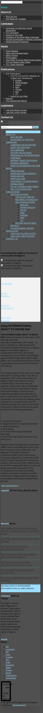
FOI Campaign (12, 33)
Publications (8, 69)
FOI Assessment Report (16, 101)
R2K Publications (19, 194)
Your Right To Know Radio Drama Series (23, 60)
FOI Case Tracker (6, 319)
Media (4, 46)
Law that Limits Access (16, 112)
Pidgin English (21, 83)
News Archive (12, 55)
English (18, 80)
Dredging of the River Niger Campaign (22, 37)
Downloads (11, 678)
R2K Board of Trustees (16, 19)
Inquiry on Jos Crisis (14, 35)
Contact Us (7, 117)
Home (4, 7)
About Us (6, 12)
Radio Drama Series (9, 670)
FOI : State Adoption (15, 64)
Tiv (16, 94)
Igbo (17, 87)
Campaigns (7, 23)
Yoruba (18, 89)
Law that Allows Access (16, 110)
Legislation (7, 105)
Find (36, 127)
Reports (9, 98)
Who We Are (11, 17)
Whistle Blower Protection (17, 42)
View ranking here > (10, 485)
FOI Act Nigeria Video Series (18, 62)
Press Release (12, 51)
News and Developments (17, 53)
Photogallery (11, 58)
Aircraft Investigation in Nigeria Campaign (24, 39)
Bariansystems (19, 705)
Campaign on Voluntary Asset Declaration (23, 146)
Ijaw (17, 92)
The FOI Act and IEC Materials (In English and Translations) (26, 200)
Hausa (18, 85)
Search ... (5, 124)
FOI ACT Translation (7, 307)
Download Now (9, 591)
